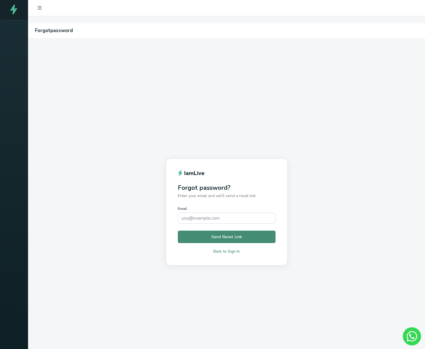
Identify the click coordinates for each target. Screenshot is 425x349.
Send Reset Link (226, 237)
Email (182, 208)
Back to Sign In (226, 251)
